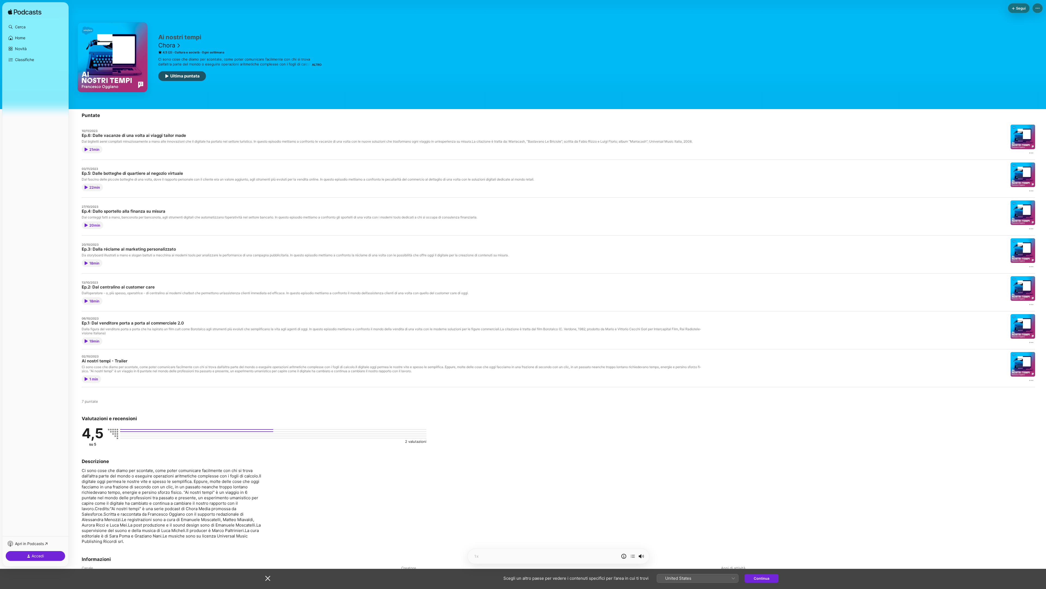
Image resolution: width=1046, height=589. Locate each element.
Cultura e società (187, 52)
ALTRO (317, 65)
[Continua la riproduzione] (633, 556)
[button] (35, 27)
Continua (761, 578)
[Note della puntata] (624, 556)
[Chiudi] (267, 578)
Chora (166, 45)
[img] (24, 12)
